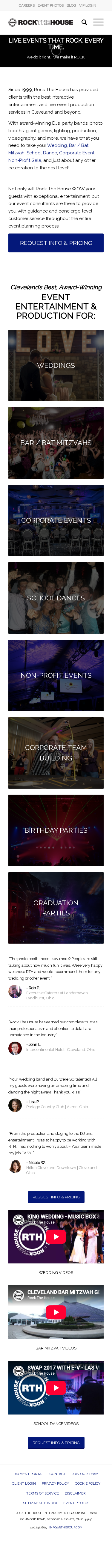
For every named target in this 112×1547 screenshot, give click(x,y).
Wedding (57, 145)
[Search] (81, 22)
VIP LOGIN (87, 5)
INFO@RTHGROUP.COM (65, 1527)
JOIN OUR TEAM (85, 1474)
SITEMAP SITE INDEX (40, 1503)
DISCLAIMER (75, 1493)
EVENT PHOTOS (51, 5)
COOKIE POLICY (87, 1483)
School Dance (42, 153)
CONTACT (58, 1474)
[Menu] (95, 22)
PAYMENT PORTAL (28, 1474)
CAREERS (27, 5)
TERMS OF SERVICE (42, 1493)
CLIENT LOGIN (24, 1483)
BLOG (71, 5)
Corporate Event (76, 153)
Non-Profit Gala (24, 160)
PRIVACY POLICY (55, 1483)
